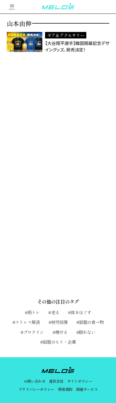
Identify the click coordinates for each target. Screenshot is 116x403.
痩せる (61, 332)
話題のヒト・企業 (59, 342)
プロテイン (33, 332)
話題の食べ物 (91, 322)
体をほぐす (81, 312)
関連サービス (87, 389)
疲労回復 (59, 322)
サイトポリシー (79, 381)
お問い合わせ (34, 381)
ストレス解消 (27, 322)
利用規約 (65, 389)
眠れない (87, 332)
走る (55, 312)
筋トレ (34, 312)
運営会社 (56, 381)
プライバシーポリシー (36, 389)
